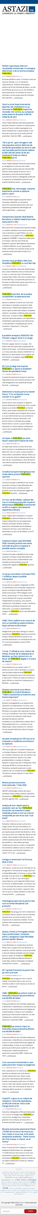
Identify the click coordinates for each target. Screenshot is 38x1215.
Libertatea (19, 1067)
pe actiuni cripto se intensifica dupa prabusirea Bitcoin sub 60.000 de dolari (18, 1029)
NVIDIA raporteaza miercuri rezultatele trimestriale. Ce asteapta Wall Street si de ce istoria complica (18, 70)
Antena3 (19, 909)
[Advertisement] (19, 37)
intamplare (25, 1184)
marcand (24, 1177)
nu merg (34, 1190)
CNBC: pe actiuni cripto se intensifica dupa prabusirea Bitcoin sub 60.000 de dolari (19, 995)
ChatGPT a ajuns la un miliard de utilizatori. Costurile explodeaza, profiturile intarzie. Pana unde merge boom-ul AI (17, 1102)
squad (35, 1192)
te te (10, 1184)
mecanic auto (14, 1172)
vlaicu (14, 1175)
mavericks (16, 1184)
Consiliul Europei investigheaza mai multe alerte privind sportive (18, 474)
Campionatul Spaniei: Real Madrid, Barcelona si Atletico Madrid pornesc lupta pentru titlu (19, 219)
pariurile (6, 1172)
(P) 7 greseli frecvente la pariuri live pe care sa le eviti (18, 971)
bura (9, 1185)
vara (33, 1185)
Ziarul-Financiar (21, 120)
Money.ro (19, 76)
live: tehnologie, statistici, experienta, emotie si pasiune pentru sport (18, 191)
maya (30, 1177)
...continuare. (18, 98)
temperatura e (10, 1192)
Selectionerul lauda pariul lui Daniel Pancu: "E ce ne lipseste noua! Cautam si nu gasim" (18, 394)
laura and (7, 1175)
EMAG (19, 1169)
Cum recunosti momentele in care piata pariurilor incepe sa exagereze (18, 1063)
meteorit (20, 1175)
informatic (6, 1180)
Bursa (18, 479)
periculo (9, 1177)
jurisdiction (19, 1194)
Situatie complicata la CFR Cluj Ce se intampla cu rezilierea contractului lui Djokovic (18, 741)
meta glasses (15, 1174)
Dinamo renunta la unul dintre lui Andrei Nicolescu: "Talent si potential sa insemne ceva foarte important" (18, 693)
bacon (4, 1182)
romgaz (32, 1182)
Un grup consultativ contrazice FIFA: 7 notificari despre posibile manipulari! (18, 576)
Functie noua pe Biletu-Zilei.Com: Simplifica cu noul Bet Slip (19, 261)
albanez (5, 1184)
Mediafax (19, 664)
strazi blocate (30, 1172)
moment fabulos (22, 1192)
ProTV (18, 551)
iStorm (21, 1203)
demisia (28, 1185)
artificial (18, 1188)
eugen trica (29, 1175)
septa (28, 1190)
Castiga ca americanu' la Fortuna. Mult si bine (17, 860)
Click (18, 196)
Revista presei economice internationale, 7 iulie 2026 (14, 783)
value (11, 1188)
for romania (21, 1190)
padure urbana (12, 1182)
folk (5, 1187)
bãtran (33, 1174)
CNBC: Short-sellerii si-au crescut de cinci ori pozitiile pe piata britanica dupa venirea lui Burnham (18, 623)
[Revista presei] (18, 14)
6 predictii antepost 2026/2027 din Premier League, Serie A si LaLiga (17, 336)
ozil (13, 1180)
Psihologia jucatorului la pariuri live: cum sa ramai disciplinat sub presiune (18, 903)
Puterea (19, 299)
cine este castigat (26, 1179)
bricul (22, 1172)
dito (22, 1174)
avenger (16, 1177)
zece (9, 1190)
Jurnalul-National (21, 266)
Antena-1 (19, 374)
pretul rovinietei (18, 1185)
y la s (30, 1192)
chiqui (20, 1182)
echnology (6, 1174)
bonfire (26, 1182)
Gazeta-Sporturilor (22, 224)
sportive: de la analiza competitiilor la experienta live (17, 295)
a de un (14, 1190)
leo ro (5, 1185)
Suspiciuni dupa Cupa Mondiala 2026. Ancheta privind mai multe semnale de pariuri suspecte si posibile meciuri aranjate (17, 544)
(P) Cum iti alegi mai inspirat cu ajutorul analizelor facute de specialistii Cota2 (17, 369)
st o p (3, 1192)
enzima (27, 1174)
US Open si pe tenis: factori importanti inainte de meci (17, 439)
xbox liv (33, 1184)
